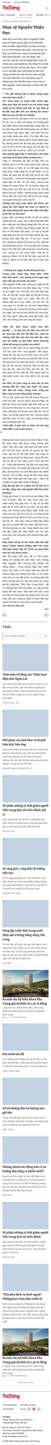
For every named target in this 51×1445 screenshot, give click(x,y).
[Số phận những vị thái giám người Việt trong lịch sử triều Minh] (25, 1215)
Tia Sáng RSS (8, 1409)
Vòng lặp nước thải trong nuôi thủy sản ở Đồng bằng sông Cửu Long (23, 935)
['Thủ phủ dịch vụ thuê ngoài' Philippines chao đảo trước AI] (25, 1277)
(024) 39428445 (18, 1433)
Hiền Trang (7, 1129)
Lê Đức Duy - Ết (10, 703)
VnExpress (6, 2)
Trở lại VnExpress (9, 1405)
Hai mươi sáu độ (13, 1054)
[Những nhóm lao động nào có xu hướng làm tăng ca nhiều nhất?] (25, 1150)
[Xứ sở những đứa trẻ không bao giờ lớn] (25, 1091)
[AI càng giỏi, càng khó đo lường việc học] (25, 851)
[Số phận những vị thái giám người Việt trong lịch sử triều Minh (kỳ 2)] (25, 788)
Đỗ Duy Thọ (8, 831)
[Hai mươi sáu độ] (25, 1037)
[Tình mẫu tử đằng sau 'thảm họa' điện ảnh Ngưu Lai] (25, 657)
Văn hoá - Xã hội (25, 15)
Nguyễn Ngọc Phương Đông (16, 768)
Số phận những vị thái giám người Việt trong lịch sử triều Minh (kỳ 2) (25, 810)
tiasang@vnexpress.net (17, 1436)
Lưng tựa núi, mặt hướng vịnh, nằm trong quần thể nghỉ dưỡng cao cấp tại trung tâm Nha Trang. (23, 1011)
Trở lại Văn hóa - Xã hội (4, 615)
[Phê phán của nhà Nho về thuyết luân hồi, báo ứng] (25, 723)
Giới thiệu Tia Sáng (28, 1405)
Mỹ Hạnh (6, 963)
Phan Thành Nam (11, 1071)
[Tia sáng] (11, 8)
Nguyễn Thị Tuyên (11, 893)
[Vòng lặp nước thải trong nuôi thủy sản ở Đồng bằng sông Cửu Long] (25, 913)
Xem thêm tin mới (25, 1382)
